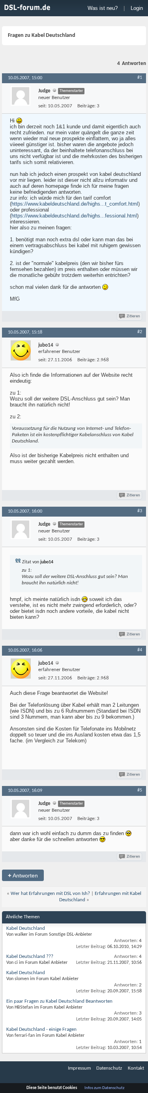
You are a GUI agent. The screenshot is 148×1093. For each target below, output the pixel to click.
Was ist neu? (103, 8)
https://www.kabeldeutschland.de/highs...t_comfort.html (74, 204)
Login (137, 8)
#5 (139, 790)
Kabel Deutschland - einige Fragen (41, 1029)
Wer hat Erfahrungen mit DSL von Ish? (50, 893)
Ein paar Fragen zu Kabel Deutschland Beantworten (59, 1001)
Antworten (23, 875)
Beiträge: (86, 106)
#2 (139, 332)
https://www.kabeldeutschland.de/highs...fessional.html (74, 216)
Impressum (79, 1068)
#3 (139, 511)
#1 (139, 77)
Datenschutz (109, 1068)
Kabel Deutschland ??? (29, 956)
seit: (42, 106)
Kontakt (136, 1068)
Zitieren (133, 316)
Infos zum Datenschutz (104, 1088)
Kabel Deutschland (25, 928)
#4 (139, 650)
